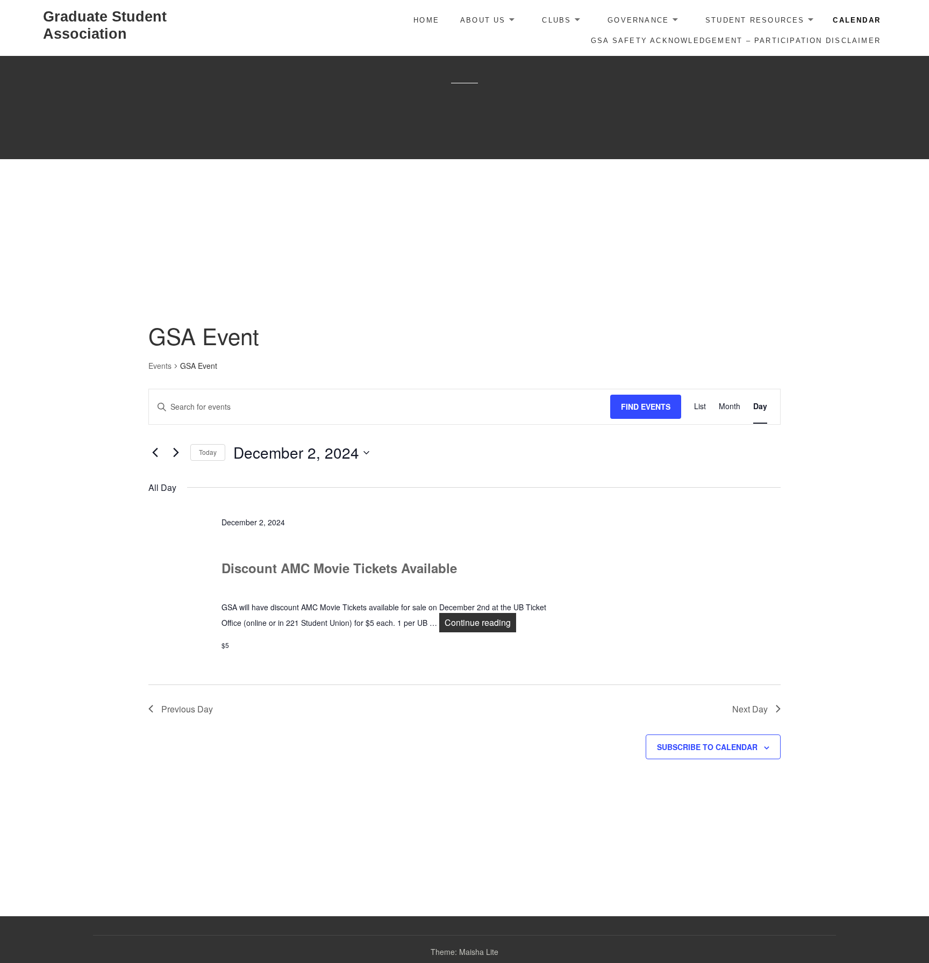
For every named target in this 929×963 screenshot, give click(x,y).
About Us (483, 20)
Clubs (556, 20)
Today (208, 451)
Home (426, 20)
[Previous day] (154, 452)
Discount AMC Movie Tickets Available (339, 568)
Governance (638, 20)
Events (159, 366)
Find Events (645, 406)
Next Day (750, 709)
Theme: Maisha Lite (464, 951)
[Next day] (175, 452)
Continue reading (480, 622)
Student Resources (755, 20)
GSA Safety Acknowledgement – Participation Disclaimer (736, 41)
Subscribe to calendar (707, 746)
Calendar (857, 20)
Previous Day (187, 709)
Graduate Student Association (105, 25)
